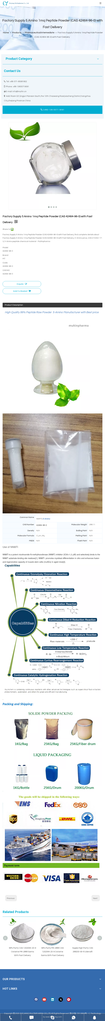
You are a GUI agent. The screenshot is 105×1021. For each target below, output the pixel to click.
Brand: (6, 255)
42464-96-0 (41, 525)
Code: (5, 263)
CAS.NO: (6, 270)
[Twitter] (61, 999)
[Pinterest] (69, 999)
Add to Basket (20, 291)
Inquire (20, 284)
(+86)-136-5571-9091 (53, 110)
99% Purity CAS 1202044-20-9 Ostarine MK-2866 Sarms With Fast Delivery (14, 951)
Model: (5, 248)
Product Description (14, 305)
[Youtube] (44, 999)
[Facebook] (36, 999)
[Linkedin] (52, 999)
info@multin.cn (20, 91)
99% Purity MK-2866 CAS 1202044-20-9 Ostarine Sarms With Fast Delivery (44, 951)
